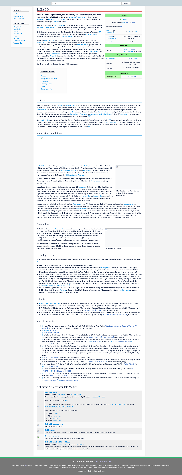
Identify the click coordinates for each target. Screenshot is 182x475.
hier (26, 465)
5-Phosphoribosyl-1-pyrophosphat (54, 285)
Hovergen (131, 77)
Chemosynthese (66, 36)
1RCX (126, 22)
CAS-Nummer (128, 51)
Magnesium (64, 166)
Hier (34, 465)
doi (112, 341)
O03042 (132, 49)
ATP (99, 32)
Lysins (75, 229)
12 (101, 289)
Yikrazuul (60, 444)
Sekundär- (109, 36)
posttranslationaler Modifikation (101, 114)
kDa (136, 32)
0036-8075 (96, 341)
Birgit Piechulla (55, 303)
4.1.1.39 (129, 58)
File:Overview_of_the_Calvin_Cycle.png (59, 406)
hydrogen (57, 416)
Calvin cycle (60, 397)
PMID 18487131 (107, 315)
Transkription (74, 114)
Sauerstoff (40, 42)
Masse (108, 31)
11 (69, 285)
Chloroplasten (41, 109)
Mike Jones (61, 394)
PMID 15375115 (55, 375)
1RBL (121, 26)
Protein (56, 21)
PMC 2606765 (120, 315)
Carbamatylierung (61, 229)
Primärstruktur (110, 33)
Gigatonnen (82, 187)
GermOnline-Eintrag (50, 333)
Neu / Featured (18, 18)
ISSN (90, 341)
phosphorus (57, 420)
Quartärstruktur (111, 38)
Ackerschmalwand (102, 112)
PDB (123, 22)
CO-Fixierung (49, 40)
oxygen (55, 418)
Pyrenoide (53, 56)
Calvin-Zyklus (59, 25)
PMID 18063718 (94, 337)
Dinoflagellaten (105, 267)
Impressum (82, 471)
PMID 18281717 (89, 310)
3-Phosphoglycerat (109, 122)
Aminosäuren (124, 114)
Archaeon (75, 270)
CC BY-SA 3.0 (76, 394)
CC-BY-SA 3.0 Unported (102, 461)
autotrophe (86, 196)
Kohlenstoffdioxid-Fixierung (57, 19)
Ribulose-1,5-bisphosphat (45, 27)
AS (130, 32)
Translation (83, 114)
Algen (60, 105)
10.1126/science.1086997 (70, 380)
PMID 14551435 (50, 380)
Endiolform (87, 170)
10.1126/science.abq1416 (122, 341)
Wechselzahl (77, 204)
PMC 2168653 (108, 337)
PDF (98, 310)
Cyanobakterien (70, 105)
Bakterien (40, 19)
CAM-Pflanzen (56, 53)
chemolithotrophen (91, 34)
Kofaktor (109, 42)
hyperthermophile (124, 290)
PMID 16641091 (94, 362)
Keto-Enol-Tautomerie (68, 170)
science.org (46, 344)
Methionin (63, 290)
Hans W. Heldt (44, 303)
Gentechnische (81, 208)
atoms (58, 410)
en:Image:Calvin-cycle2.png (117, 404)
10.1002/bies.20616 (51, 366)
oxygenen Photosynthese (77, 17)
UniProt (126, 49)
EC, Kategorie (110, 58)
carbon (56, 414)
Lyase (135, 58)
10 (67, 285)
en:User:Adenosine (98, 397)
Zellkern (74, 112)
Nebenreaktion (128, 204)
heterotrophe (97, 196)
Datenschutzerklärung (96, 471)
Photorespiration (82, 44)
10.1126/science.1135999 (62, 371)
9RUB (133, 22)
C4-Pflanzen (93, 51)
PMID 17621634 (129, 364)
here (66, 400)
